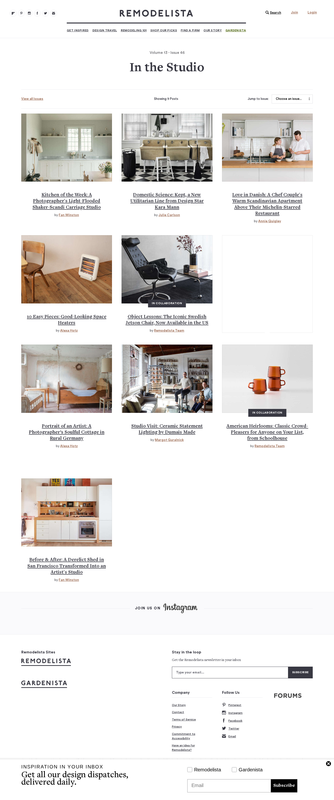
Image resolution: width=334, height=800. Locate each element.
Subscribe (284, 785)
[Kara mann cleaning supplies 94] (167, 148)
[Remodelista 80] (21, 13)
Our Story (212, 30)
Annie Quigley (269, 221)
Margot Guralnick (169, 440)
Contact (178, 712)
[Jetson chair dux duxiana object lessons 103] (167, 269)
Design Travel (104, 30)
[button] (272, 12)
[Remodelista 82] (37, 13)
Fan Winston (69, 215)
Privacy (177, 726)
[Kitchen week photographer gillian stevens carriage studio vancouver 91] (66, 148)
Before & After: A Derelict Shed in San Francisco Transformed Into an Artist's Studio (66, 566)
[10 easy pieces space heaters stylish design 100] (66, 269)
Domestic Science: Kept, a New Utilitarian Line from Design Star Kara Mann (167, 201)
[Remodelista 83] (45, 13)
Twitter (233, 728)
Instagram (235, 712)
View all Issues (32, 98)
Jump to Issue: (258, 98)
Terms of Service (184, 719)
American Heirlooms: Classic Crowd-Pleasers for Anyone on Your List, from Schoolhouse (267, 432)
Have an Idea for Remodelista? (183, 747)
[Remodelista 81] (29, 13)
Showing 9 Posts (166, 98)
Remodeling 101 (134, 30)
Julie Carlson (169, 215)
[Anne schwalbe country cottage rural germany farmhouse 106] (66, 379)
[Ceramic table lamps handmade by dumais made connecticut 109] (167, 379)
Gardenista (235, 30)
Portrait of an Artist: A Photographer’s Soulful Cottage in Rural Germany (66, 432)
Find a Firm (190, 30)
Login (312, 12)
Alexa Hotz (69, 330)
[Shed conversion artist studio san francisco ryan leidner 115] (66, 512)
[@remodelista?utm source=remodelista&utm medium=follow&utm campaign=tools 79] (13, 13)
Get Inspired (78, 30)
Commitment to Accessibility (183, 736)
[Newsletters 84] (53, 13)
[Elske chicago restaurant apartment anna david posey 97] (267, 148)
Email (232, 736)
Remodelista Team (169, 330)
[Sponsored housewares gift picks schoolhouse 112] (267, 379)
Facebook (235, 720)
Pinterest (234, 705)
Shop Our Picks (163, 30)
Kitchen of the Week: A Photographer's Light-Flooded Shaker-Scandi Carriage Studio (67, 201)
